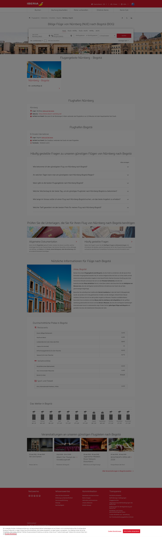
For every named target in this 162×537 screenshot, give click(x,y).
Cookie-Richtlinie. (10, 534)
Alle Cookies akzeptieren (131, 531)
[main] (81, 531)
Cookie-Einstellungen (114, 531)
